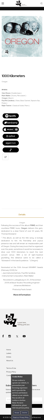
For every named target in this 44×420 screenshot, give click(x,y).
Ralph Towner (6, 106)
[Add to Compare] (5, 157)
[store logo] (22, 3)
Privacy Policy (11, 372)
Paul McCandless (8, 101)
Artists (8, 357)
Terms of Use (11, 368)
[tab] (22, 215)
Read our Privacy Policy (21, 417)
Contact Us (10, 375)
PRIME (32, 225)
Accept (17, 413)
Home (8, 350)
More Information (22, 294)
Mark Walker (6, 96)
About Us (9, 361)
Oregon (4, 98)
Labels (8, 353)
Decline (24, 413)
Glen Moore (6, 93)
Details (22, 214)
